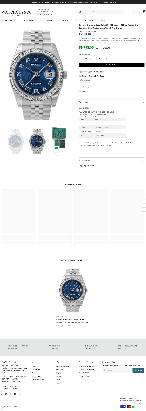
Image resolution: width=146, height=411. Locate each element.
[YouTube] (19, 394)
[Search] (100, 12)
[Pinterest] (10, 394)
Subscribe (138, 370)
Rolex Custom (91, 32)
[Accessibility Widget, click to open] (3, 408)
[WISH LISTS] (139, 12)
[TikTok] (15, 394)
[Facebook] (1, 394)
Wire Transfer (103, 59)
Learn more (112, 2)
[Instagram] (6, 394)
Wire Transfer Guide (111, 65)
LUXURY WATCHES (44, 9)
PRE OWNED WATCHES (46, 12)
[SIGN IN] (134, 12)
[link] (18, 239)
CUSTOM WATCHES (44, 14)
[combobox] (102, 12)
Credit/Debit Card (87, 59)
